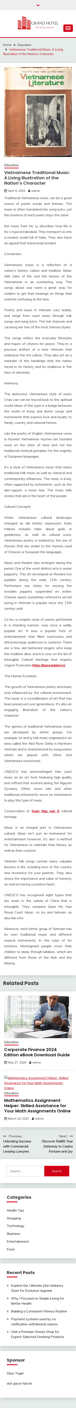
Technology (15, 1226)
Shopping (14, 1218)
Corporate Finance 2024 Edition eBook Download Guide (37, 1052)
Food (10, 1249)
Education (11, 165)
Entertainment (18, 1241)
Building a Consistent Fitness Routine (39, 1311)
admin (35, 191)
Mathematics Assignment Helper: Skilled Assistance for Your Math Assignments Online (37, 1105)
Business (13, 1233)
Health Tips (15, 1210)
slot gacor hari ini (19, 1383)
